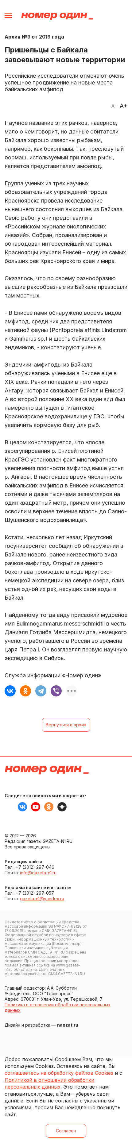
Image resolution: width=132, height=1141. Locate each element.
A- (114, 106)
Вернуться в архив (66, 724)
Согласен (66, 1130)
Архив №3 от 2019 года (34, 37)
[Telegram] (40, 690)
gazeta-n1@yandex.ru (42, 898)
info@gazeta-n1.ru (38, 872)
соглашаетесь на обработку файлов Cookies (59, 1073)
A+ (123, 105)
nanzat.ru (67, 1025)
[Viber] (56, 690)
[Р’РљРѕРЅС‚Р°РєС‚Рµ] (10, 690)
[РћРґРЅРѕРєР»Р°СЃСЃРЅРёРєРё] (25, 690)
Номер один (57, 16)
